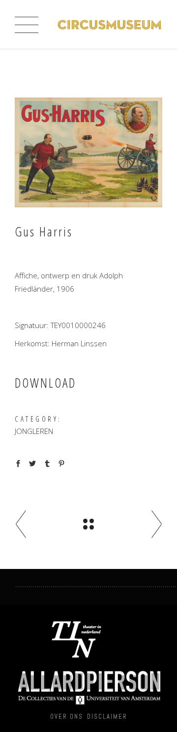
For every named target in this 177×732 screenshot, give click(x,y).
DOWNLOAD (45, 383)
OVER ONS (66, 716)
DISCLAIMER (107, 716)
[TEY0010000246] (88, 152)
